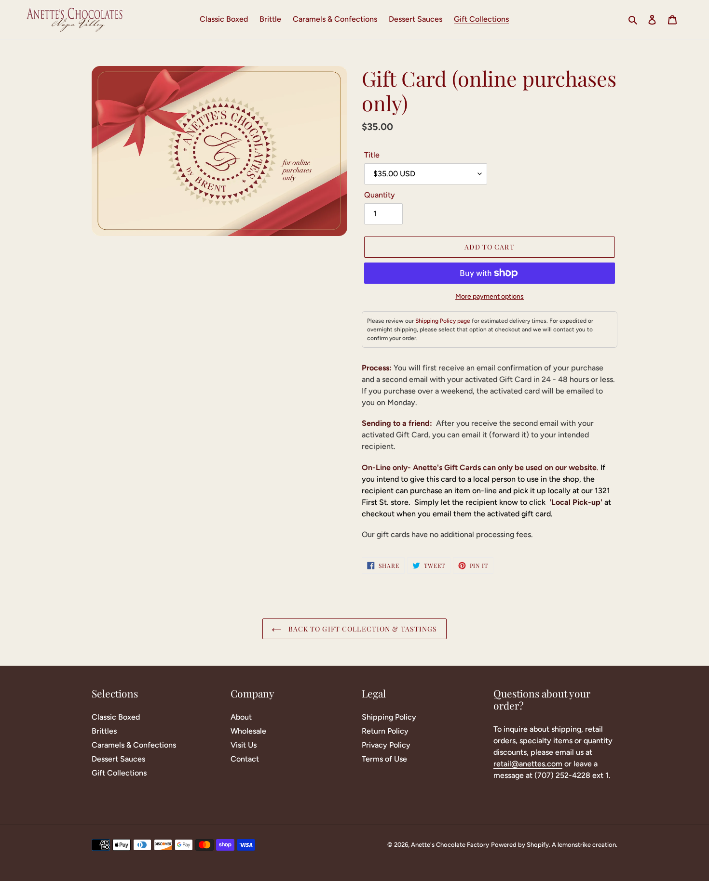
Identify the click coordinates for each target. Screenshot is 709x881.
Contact (245, 758)
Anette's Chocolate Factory (450, 844)
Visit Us (244, 745)
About (241, 717)
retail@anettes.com (527, 763)
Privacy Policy (386, 745)
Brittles (104, 731)
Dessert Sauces (118, 758)
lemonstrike (574, 844)
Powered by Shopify (520, 844)
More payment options (489, 296)
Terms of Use (384, 758)
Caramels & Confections (134, 745)
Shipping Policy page (442, 320)
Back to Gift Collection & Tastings (361, 628)
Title (372, 154)
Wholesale (248, 731)
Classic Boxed (116, 717)
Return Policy (385, 731)
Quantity (379, 194)
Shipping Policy (389, 717)
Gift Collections (119, 772)
